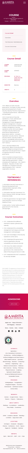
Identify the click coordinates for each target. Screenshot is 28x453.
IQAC (4, 436)
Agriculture (13, 351)
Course (6, 21)
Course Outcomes (10, 46)
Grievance (17, 447)
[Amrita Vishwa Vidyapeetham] (8, 2)
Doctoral (19, 384)
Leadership (21, 405)
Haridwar (20, 428)
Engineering (15, 363)
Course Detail (9, 33)
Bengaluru (20, 423)
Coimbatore (11, 426)
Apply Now (14, 304)
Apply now (8, 322)
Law (20, 363)
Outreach (18, 324)
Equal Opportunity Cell (8, 448)
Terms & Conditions (21, 448)
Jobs (16, 328)
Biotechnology (7, 361)
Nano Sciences (7, 367)
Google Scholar (14, 397)
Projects (13, 399)
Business (14, 361)
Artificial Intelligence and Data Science (13, 357)
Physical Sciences (10, 370)
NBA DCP (10, 436)
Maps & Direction (17, 322)
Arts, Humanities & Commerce (13, 353)
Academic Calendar (13, 415)
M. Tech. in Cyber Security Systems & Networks (13, 19)
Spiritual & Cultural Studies (13, 372)
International (7, 386)
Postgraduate (18, 382)
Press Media (10, 407)
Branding (21, 415)
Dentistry (7, 363)
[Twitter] (12, 331)
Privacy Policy (11, 447)
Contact (21, 328)
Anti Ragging (10, 324)
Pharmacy (20, 367)
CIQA (23, 436)
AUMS (4, 415)
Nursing (15, 367)
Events (11, 328)
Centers (6, 397)
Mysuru (22, 426)
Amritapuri (6, 423)
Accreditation (12, 405)
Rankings (5, 405)
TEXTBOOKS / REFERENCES (13, 42)
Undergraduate (9, 382)
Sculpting (18, 370)
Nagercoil (7, 428)
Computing (21, 361)
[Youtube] (15, 331)
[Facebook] (9, 331)
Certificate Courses (17, 386)
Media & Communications (10, 365)
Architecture (7, 355)
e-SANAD (8, 417)
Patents (7, 399)
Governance (18, 407)
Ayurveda (20, 359)
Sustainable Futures (14, 376)
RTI (14, 448)
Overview (8, 37)
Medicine (20, 365)
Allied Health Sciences (10, 359)
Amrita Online (14, 388)
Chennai (5, 426)
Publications (20, 399)
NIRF (15, 436)
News (6, 328)
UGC (19, 436)
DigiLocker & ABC (17, 417)
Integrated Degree (10, 384)
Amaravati (13, 423)
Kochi (17, 426)
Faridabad (14, 428)
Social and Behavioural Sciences (13, 374)
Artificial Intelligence (17, 355)
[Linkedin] (19, 331)
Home (13, 17)
